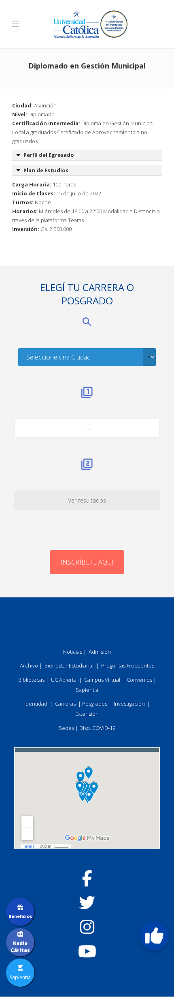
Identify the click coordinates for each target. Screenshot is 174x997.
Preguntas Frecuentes (127, 665)
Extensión (87, 713)
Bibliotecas (31, 679)
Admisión (100, 651)
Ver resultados (87, 500)
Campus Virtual (102, 679)
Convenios (139, 679)
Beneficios (20, 916)
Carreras (65, 703)
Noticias (72, 651)
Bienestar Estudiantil (69, 665)
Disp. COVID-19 (97, 728)
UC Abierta (63, 679)
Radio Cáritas (20, 947)
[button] (154, 936)
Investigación (129, 703)
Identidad (35, 703)
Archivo (29, 665)
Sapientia (87, 689)
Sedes (66, 728)
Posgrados (94, 703)
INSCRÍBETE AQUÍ (87, 562)
